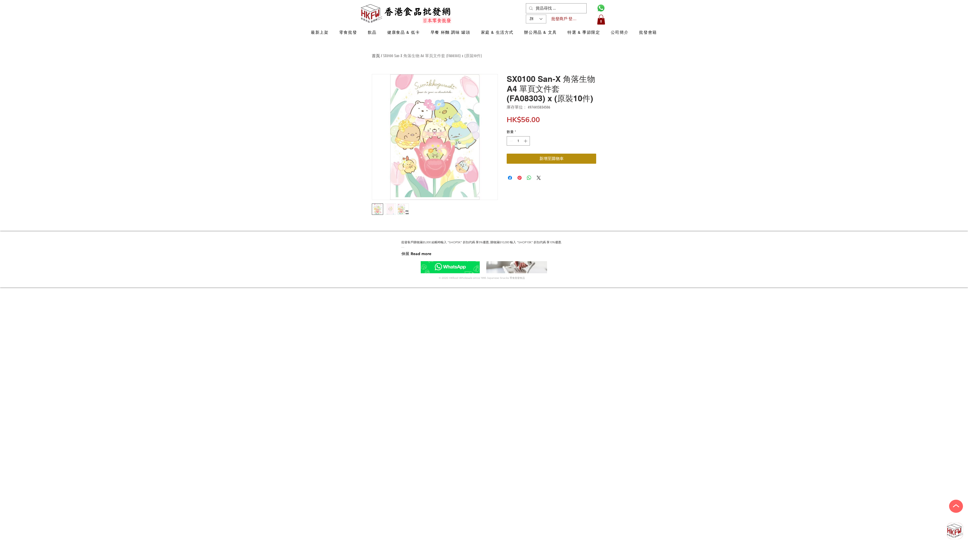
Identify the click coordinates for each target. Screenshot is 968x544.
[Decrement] (510, 141)
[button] (601, 19)
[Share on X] (539, 178)
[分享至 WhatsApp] (529, 178)
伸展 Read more (416, 253)
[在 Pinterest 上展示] (520, 178)
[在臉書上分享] (510, 178)
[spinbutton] (518, 141)
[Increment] (526, 141)
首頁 (376, 55)
